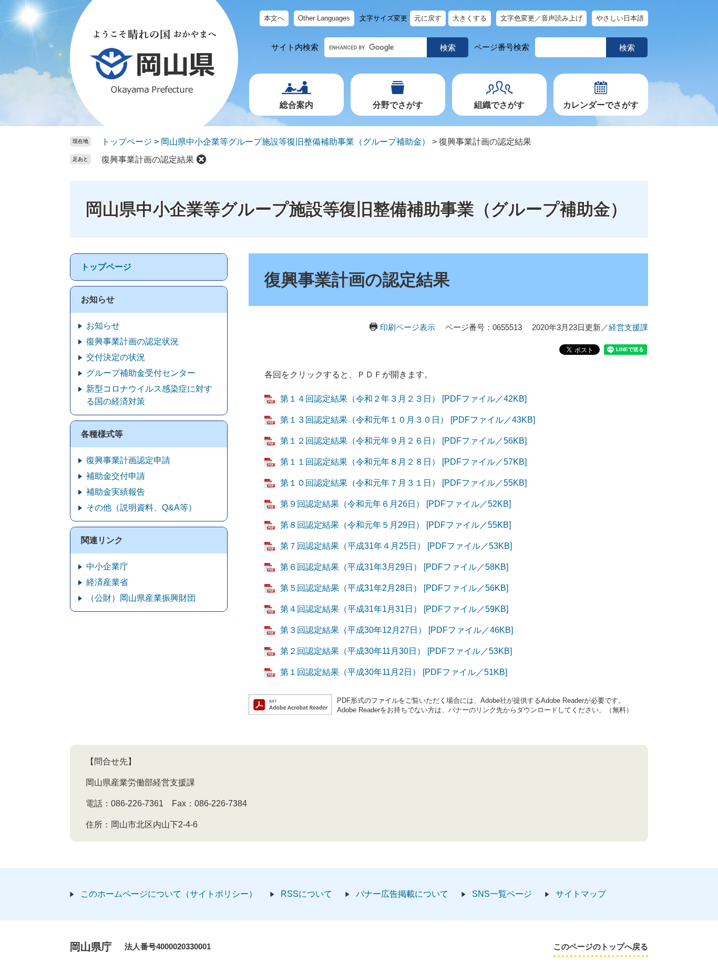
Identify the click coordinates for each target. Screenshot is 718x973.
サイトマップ (581, 893)
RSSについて (306, 893)
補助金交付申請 (115, 476)
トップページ (126, 141)
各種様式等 (102, 433)
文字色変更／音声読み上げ (541, 18)
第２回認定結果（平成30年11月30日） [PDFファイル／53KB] (396, 651)
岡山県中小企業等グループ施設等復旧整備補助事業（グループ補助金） (295, 141)
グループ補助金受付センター (141, 372)
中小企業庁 (107, 566)
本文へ (274, 18)
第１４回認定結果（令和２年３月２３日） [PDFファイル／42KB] (403, 398)
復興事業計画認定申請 (128, 460)
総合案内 (296, 104)
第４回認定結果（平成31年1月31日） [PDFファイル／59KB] (394, 609)
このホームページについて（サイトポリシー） (168, 893)
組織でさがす (499, 104)
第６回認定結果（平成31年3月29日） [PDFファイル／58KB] (394, 566)
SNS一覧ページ (502, 893)
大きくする (470, 18)
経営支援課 (628, 327)
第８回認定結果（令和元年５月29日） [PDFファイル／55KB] (395, 524)
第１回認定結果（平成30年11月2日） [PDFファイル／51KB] (393, 672)
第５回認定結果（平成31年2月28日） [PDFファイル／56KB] (394, 587)
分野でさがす (398, 104)
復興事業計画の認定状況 (132, 341)
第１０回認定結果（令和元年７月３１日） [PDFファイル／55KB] (403, 482)
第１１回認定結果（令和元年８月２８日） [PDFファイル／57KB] (403, 461)
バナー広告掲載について (402, 893)
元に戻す (428, 18)
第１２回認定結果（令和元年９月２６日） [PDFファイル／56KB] (403, 440)
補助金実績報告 (115, 491)
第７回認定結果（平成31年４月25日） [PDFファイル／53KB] (396, 545)
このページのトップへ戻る (600, 946)
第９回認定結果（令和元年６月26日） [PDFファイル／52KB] (395, 503)
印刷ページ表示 (407, 327)
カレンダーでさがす (601, 104)
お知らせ (98, 299)
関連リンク (102, 540)
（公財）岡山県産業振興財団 (141, 597)
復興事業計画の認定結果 (147, 159)
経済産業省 (107, 582)
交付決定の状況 (115, 357)
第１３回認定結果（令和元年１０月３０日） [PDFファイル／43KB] (407, 419)
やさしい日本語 (620, 18)
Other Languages (324, 18)
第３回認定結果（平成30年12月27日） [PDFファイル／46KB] (396, 630)
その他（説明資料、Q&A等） (141, 507)
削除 (201, 159)
